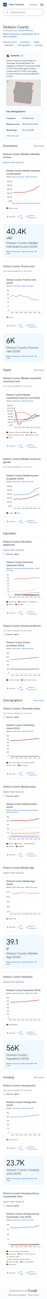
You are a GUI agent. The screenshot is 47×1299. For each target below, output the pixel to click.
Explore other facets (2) (13, 162)
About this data (31, 177)
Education (9, 45)
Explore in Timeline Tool (32, 217)
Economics (25, 42)
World (14, 36)
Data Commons (16, 4)
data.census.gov (18, 177)
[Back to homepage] (5, 4)
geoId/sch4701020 (26, 30)
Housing (38, 45)
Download (12, 217)
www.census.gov (12, 136)
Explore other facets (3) (13, 792)
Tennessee (15, 34)
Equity (37, 42)
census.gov (16, 251)
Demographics (24, 45)
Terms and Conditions (17, 1295)
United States (27, 34)
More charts (39, 146)
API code (21, 217)
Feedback (33, 4)
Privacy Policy (33, 1295)
